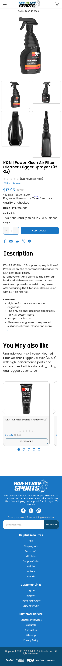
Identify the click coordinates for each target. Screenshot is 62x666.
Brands (31, 576)
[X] (23, 241)
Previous (3, 411)
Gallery (31, 571)
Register (31, 595)
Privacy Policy (31, 640)
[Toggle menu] (4, 4)
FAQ (31, 541)
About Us (31, 625)
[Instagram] (38, 510)
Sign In (31, 590)
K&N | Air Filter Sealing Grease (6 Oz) (26, 419)
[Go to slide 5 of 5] (39, 449)
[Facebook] (4, 241)
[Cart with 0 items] (57, 4)
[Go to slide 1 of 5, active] (18, 449)
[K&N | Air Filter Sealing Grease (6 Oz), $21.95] (26, 398)
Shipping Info (31, 546)
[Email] (11, 241)
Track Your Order (31, 600)
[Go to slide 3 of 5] (29, 449)
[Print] (17, 241)
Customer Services (31, 619)
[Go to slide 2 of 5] (24, 449)
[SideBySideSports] (29, 4)
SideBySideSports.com (42, 651)
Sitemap (31, 635)
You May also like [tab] (26, 346)
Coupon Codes (31, 561)
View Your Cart (31, 605)
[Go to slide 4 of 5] (34, 449)
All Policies (31, 556)
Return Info (31, 551)
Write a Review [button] (12, 183)
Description (18, 254)
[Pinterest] (29, 241)
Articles (31, 566)
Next (54, 411)
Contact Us (31, 630)
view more (26, 441)
